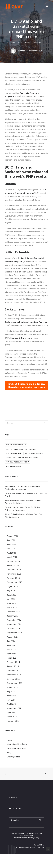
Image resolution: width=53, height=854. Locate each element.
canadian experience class (16, 445)
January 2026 (13, 565)
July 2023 (11, 691)
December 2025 (14, 569)
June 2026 (11, 544)
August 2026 (12, 536)
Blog (9, 752)
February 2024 (13, 662)
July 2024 (11, 641)
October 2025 (13, 578)
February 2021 (13, 721)
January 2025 (13, 616)
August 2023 (12, 687)
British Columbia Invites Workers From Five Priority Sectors (23, 516)
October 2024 (13, 628)
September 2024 (14, 632)
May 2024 (11, 649)
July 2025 (11, 590)
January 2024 (13, 666)
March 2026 (12, 557)
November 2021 (14, 708)
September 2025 (14, 582)
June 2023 (11, 695)
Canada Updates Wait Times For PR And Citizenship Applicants (22, 509)
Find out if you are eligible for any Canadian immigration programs (26, 385)
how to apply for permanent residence (21, 449)
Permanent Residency (16, 748)
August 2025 (12, 586)
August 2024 (13, 637)
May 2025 (11, 599)
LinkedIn (40, 848)
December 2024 (14, 620)
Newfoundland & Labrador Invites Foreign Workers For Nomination (23, 488)
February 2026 (13, 561)
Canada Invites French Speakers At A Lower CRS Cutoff (26, 495)
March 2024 (12, 658)
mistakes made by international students (22, 458)
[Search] (26, 423)
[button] (47, 6)
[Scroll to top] (48, 849)
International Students (17, 744)
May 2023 (11, 700)
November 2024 (14, 624)
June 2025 (11, 595)
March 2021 (12, 716)
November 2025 (14, 574)
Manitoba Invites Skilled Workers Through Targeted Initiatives (23, 502)
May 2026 (11, 548)
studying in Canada (13, 466)
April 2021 (11, 712)
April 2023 (11, 704)
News (28, 43)
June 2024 (11, 645)
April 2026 (11, 553)
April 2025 (11, 603)
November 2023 (14, 674)
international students (34, 453)
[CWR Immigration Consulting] (14, 6)
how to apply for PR (13, 453)
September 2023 (14, 683)
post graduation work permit (17, 462)
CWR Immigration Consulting (31, 51)
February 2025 (13, 611)
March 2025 (12, 607)
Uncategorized (13, 757)
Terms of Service (20, 838)
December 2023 (14, 670)
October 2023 (13, 679)
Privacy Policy (33, 838)
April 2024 (11, 653)
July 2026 (11, 540)
